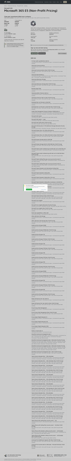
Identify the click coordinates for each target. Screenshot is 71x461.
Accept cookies (29, 189)
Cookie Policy (36, 187)
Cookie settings (43, 189)
